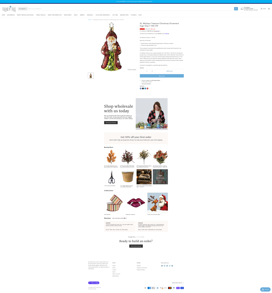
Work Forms (67, 15)
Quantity (142, 67)
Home (3, 15)
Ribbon (82, 15)
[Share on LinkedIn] (145, 88)
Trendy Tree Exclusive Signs (25, 15)
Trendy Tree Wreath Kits (55, 15)
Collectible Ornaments (103, 15)
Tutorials (133, 15)
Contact (114, 269)
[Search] (236, 8)
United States (177, 282)
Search (114, 265)
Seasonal (90, 15)
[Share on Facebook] (141, 88)
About (113, 271)
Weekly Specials (41, 15)
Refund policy (115, 276)
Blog (140, 15)
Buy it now (162, 76)
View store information (146, 83)
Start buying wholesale (111, 122)
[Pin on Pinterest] (147, 88)
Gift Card (115, 15)
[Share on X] (143, 88)
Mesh (75, 15)
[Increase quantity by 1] (152, 71)
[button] (162, 31)
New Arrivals (11, 15)
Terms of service (116, 273)
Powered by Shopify (92, 288)
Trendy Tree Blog (141, 269)
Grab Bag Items (124, 15)
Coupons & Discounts (142, 267)
